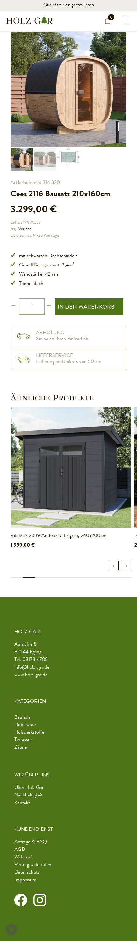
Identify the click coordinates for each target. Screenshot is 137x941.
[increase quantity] (48, 306)
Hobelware (25, 725)
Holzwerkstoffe (29, 732)
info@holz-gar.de (31, 667)
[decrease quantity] (13, 306)
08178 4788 (35, 659)
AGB (19, 849)
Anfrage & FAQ (30, 842)
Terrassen (23, 740)
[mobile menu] (125, 20)
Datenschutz (27, 872)
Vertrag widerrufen (32, 865)
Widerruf (23, 857)
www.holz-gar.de (30, 675)
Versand (24, 229)
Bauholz (22, 717)
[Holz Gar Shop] (29, 20)
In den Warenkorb (86, 307)
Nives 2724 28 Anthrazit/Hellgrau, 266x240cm (58, 536)
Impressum (25, 880)
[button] (11, 929)
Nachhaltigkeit (28, 795)
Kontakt (22, 803)
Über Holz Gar (29, 787)
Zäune (20, 747)
